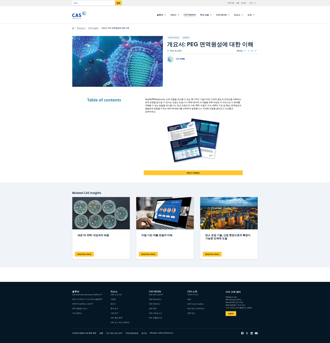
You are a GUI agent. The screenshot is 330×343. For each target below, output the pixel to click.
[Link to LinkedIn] (252, 50)
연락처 (231, 313)
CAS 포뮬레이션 (155, 317)
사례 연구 (114, 313)
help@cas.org (231, 297)
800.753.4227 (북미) (233, 299)
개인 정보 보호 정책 (114, 333)
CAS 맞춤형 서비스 (80, 308)
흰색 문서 (114, 308)
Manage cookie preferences (161, 333)
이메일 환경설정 (131, 333)
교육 (237, 3)
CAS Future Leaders (195, 304)
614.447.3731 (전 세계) (234, 302)
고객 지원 (231, 3)
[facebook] (244, 50)
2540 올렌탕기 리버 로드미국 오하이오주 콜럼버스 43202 (239, 306)
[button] (253, 3)
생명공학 (186, 37)
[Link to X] (248, 50)
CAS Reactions (155, 299)
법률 (101, 333)
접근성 (144, 333)
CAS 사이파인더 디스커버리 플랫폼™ (87, 299)
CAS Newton (190, 14)
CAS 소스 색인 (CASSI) (120, 322)
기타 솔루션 (77, 313)
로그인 (243, 3)
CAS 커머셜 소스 (155, 313)
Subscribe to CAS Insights (206, 289)
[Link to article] (255, 50)
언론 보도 (191, 313)
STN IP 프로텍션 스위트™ (82, 304)
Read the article (84, 254)
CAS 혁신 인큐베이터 (195, 308)
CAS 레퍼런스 (154, 304)
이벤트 (113, 299)
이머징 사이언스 (173, 37)
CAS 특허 (152, 308)
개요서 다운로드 (193, 172)
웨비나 (113, 304)
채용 (189, 299)
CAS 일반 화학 (116, 317)
